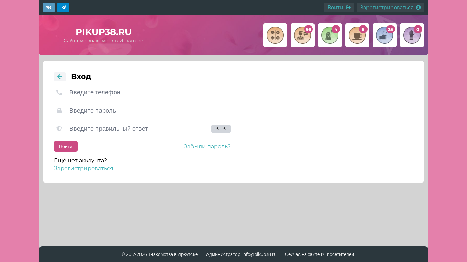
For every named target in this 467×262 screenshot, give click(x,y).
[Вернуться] (60, 76)
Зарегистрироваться (84, 168)
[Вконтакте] (49, 7)
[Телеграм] (63, 7)
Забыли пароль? (207, 146)
